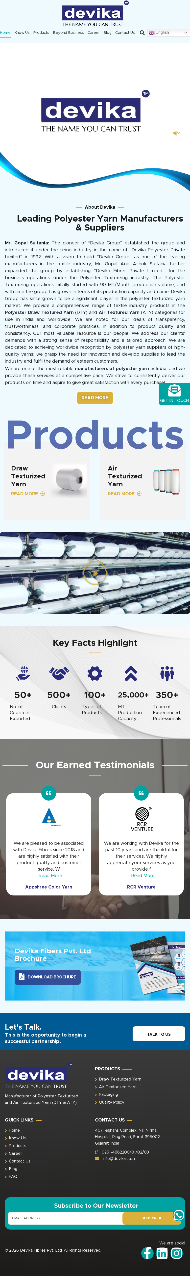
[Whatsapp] (179, 1215)
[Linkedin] (162, 1253)
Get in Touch (174, 401)
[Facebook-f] (147, 1253)
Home (5, 33)
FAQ (13, 1177)
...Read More (49, 876)
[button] (142, 33)
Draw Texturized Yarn (120, 1079)
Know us (22, 33)
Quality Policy (111, 1102)
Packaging (108, 1095)
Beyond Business (68, 33)
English (162, 32)
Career (94, 33)
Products (41, 33)
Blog (107, 33)
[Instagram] (176, 1253)
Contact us (125, 33)
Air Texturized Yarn (118, 1087)
